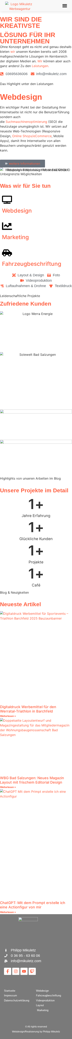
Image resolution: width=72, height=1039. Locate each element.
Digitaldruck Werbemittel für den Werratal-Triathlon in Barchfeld (28, 709)
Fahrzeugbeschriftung (31, 263)
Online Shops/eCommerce (31, 136)
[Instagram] (15, 971)
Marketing (15, 237)
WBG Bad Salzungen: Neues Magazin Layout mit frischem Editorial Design (32, 780)
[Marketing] (7, 226)
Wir (39, 61)
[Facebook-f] (7, 971)
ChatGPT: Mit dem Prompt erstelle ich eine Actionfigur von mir (32, 905)
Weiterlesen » (8, 715)
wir (12, 52)
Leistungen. (40, 66)
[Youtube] (24, 971)
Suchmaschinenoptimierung (26, 122)
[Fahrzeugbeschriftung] (7, 253)
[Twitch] (32, 971)
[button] (65, 6)
